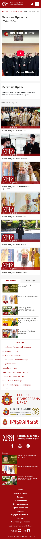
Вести (20, 490)
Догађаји (20, 497)
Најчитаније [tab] (30, 280)
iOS (24, 531)
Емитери (20, 511)
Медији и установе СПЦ (20, 515)
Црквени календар (20, 508)
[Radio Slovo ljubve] (20, 411)
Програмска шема (20, 504)
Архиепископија (20, 493)
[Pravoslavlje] (20, 422)
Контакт (20, 518)
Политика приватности (20, 522)
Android (14, 531)
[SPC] (20, 399)
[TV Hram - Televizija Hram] (12, 4)
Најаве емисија (20, 500)
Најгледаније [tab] (11, 280)
